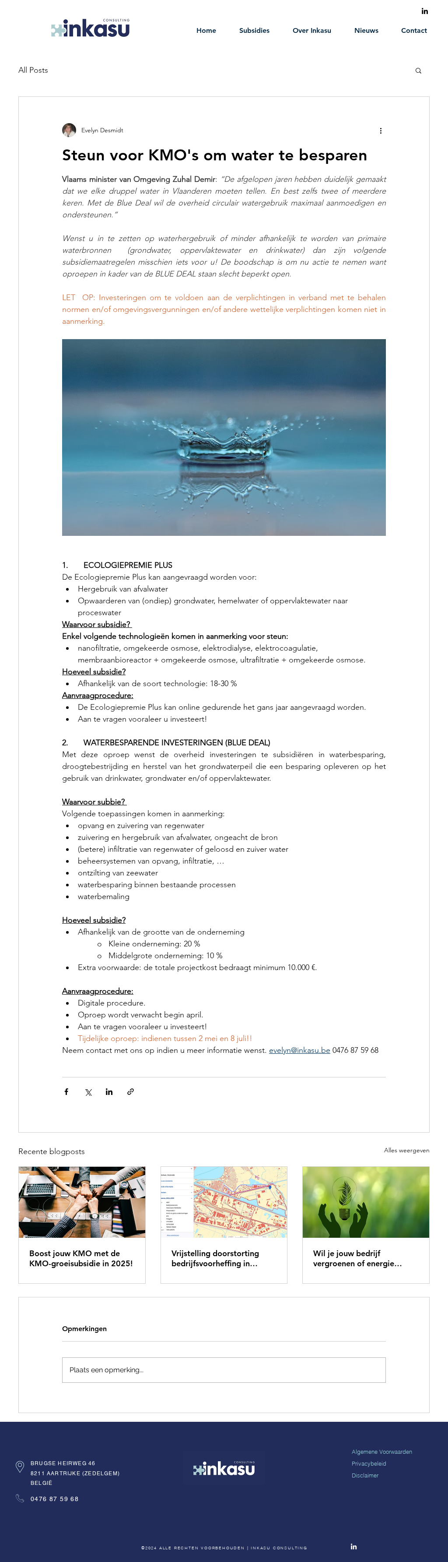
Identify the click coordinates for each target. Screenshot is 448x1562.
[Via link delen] (130, 1091)
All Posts (33, 70)
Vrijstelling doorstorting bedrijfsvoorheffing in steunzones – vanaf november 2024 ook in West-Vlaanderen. (215, 1258)
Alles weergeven (407, 1150)
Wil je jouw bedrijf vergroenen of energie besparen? (353, 1258)
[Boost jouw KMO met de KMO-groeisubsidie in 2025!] (82, 1202)
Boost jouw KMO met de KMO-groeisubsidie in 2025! (81, 1258)
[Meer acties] (380, 130)
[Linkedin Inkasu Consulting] (354, 1546)
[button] (418, 70)
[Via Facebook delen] (66, 1091)
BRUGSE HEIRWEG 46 (63, 1463)
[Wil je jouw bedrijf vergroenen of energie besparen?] (366, 1202)
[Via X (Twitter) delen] (88, 1091)
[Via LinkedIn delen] (109, 1091)
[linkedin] (424, 11)
